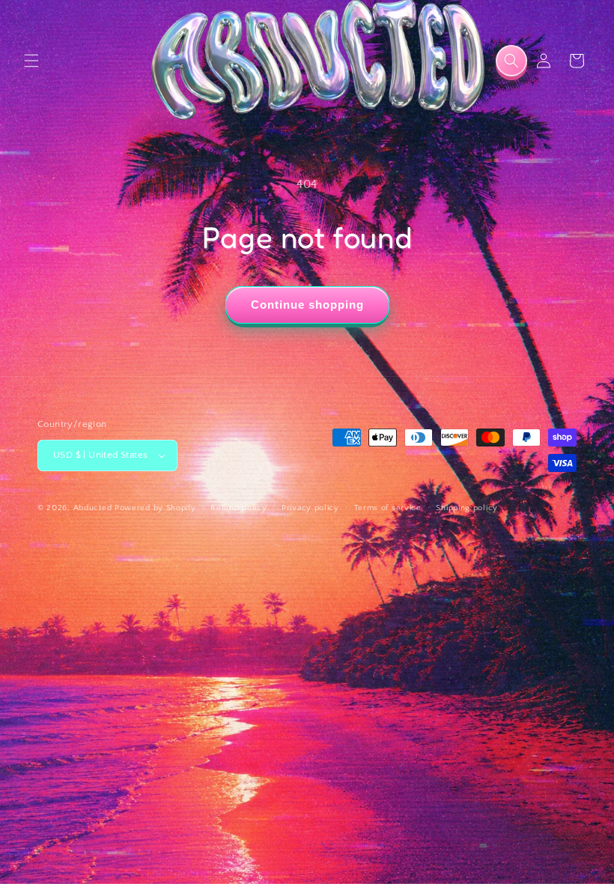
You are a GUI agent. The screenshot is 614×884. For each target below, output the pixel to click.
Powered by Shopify (155, 507)
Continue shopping (307, 304)
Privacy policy (310, 507)
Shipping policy (467, 507)
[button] (31, 60)
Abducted (92, 507)
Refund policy (238, 507)
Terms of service (388, 507)
